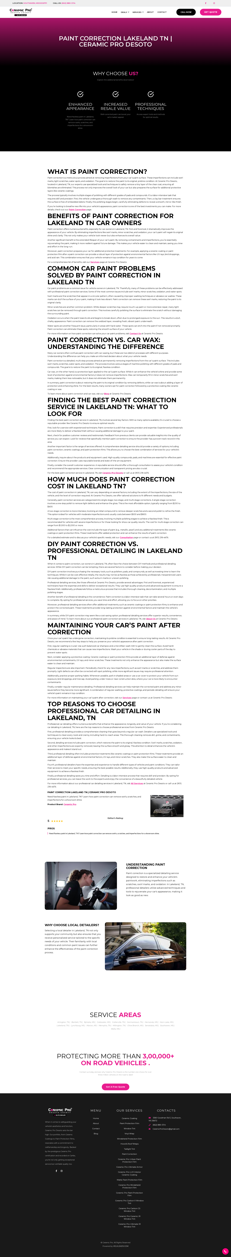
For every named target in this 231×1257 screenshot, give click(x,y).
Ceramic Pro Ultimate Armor (129, 1167)
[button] (125, 12)
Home (96, 1118)
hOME (114, 12)
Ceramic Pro (70, 804)
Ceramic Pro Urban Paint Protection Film (129, 1160)
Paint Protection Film (129, 1123)
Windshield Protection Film (129, 1139)
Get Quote (210, 12)
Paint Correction (77, 209)
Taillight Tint (129, 1149)
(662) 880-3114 (159, 1125)
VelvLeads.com (120, 1246)
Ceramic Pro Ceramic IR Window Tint (129, 1217)
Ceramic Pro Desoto (112, 473)
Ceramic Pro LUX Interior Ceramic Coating (129, 1173)
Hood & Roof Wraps (129, 1144)
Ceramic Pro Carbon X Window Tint (129, 1202)
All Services (137, 783)
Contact (162, 12)
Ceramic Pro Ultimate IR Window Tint (129, 1225)
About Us (151, 619)
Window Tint (129, 1128)
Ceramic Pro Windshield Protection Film (129, 1186)
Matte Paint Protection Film (129, 1180)
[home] (21, 12)
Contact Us (135, 333)
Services (94, 262)
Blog (106, 394)
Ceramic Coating (129, 1118)
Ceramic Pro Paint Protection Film (129, 1194)
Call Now (186, 12)
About (150, 12)
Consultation (126, 537)
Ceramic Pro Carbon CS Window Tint (129, 1209)
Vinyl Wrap (129, 1133)
